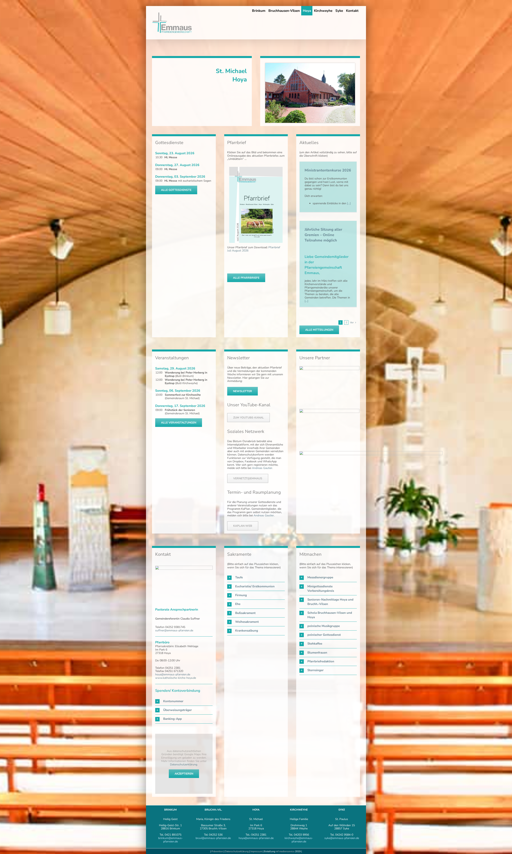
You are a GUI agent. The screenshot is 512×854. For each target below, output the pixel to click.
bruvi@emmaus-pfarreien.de (213, 838)
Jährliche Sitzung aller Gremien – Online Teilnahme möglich (323, 235)
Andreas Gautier (262, 468)
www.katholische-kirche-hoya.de (175, 678)
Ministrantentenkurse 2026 (328, 170)
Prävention (217, 851)
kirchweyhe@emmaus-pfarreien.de (299, 839)
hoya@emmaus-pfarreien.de (172, 674)
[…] (348, 203)
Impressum (256, 851)
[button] (184, 701)
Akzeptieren (184, 774)
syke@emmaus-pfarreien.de (341, 838)
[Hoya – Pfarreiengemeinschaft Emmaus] (310, 64)
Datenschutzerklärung (183, 764)
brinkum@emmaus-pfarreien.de (170, 839)
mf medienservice (285, 851)
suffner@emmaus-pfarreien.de (174, 630)
